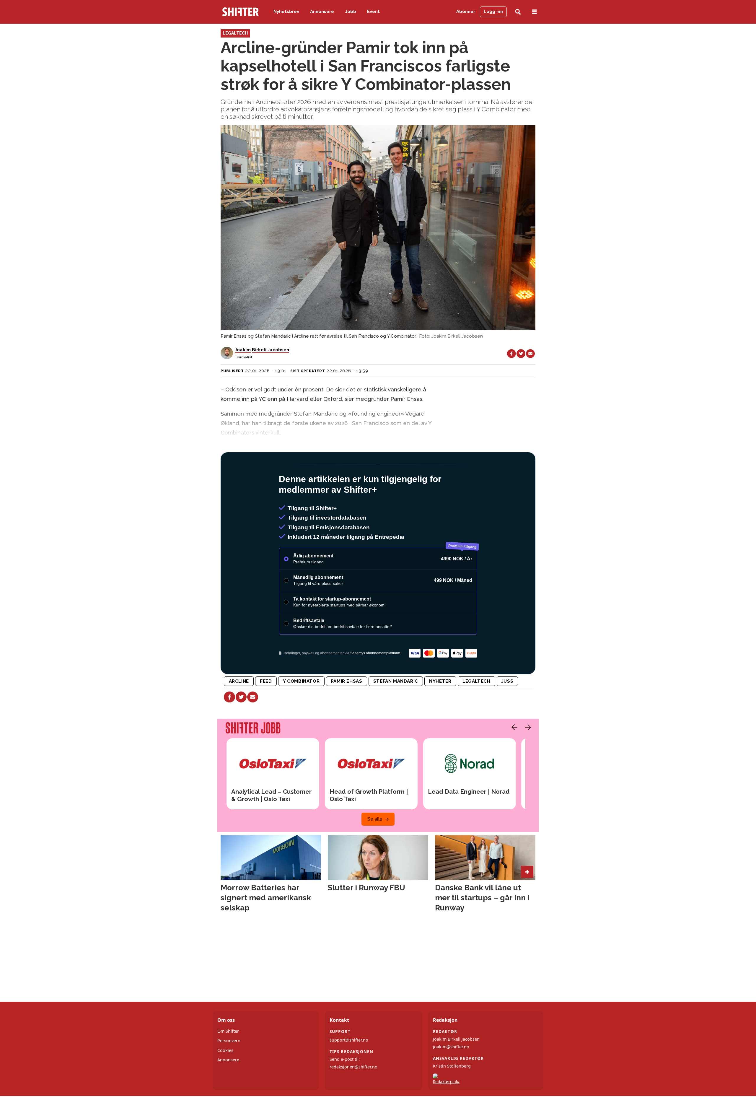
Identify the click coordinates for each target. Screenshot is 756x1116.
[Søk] (517, 12)
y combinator (301, 706)
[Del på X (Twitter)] (521, 353)
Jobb (350, 11)
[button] (513, 752)
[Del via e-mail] (530, 353)
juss (507, 706)
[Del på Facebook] (511, 353)
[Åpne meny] (534, 12)
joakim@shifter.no (451, 1072)
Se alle (374, 844)
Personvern (228, 1066)
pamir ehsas (346, 706)
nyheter (440, 706)
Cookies (225, 1075)
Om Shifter (228, 1056)
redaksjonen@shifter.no (353, 1092)
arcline (239, 706)
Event (373, 11)
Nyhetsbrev (286, 11)
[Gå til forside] (240, 11)
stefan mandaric (395, 706)
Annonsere (322, 11)
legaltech (476, 706)
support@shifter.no (349, 1065)
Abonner (465, 11)
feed (266, 706)
